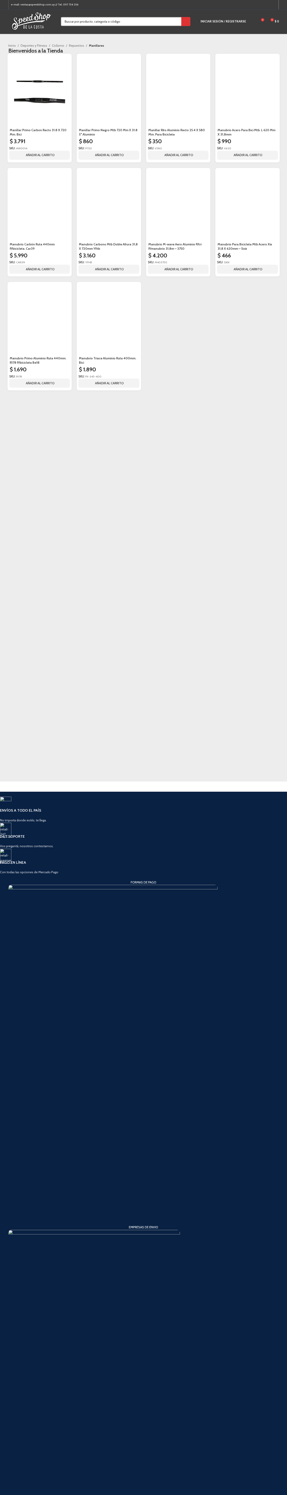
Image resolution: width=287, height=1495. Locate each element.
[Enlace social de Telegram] (273, 5)
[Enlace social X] (257, 5)
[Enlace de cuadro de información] (135, 810)
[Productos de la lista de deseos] (252, 21)
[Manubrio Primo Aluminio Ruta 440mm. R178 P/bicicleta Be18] (40, 320)
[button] (39, 383)
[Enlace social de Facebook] (251, 5)
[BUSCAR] (185, 21)
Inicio (12, 46)
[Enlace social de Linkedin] (268, 5)
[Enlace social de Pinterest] (262, 5)
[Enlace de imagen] (113, 1054)
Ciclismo (58, 46)
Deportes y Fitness (34, 46)
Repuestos (76, 46)
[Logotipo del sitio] (31, 21)
